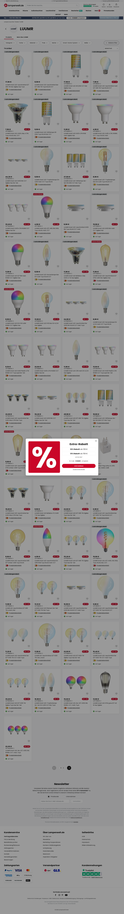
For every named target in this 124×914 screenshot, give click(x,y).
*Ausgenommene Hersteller (79, 469)
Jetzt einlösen (78, 466)
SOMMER (78, 461)
